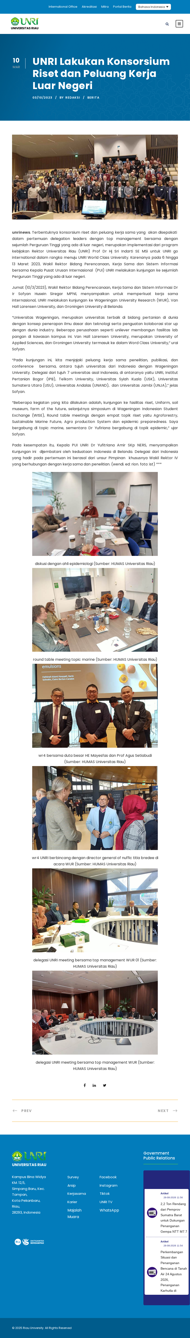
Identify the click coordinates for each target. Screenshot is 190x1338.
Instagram (108, 1185)
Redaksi (72, 97)
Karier (72, 1201)
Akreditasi (89, 6)
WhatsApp (109, 1210)
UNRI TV (106, 1201)
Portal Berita (122, 6)
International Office (63, 6)
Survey (73, 1177)
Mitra (105, 6)
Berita (93, 97)
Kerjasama (76, 1193)
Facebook (108, 1177)
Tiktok (105, 1193)
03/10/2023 (42, 97)
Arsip (71, 1185)
